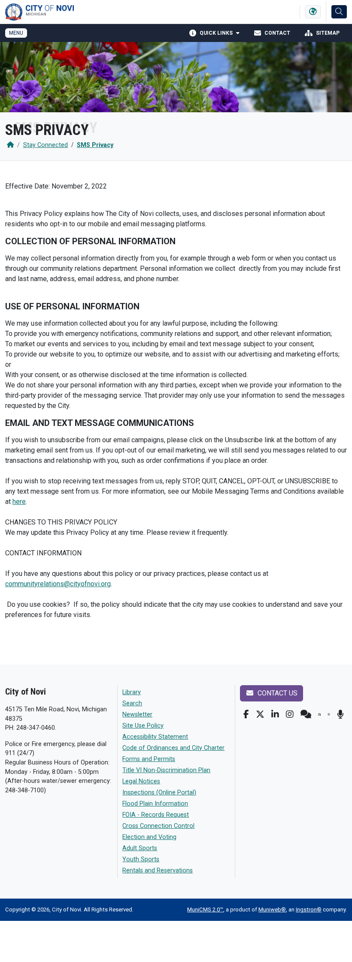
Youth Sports (140, 859)
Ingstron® (309, 909)
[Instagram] (290, 714)
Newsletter (137, 714)
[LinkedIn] (275, 714)
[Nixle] (305, 714)
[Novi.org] (329, 714)
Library (131, 692)
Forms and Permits (148, 759)
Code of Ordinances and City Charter (173, 748)
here (19, 501)
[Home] (10, 145)
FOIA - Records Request (155, 814)
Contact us (276, 693)
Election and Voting (149, 837)
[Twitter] (260, 714)
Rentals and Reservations (157, 870)
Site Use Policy (143, 725)
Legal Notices (141, 781)
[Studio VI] (319, 714)
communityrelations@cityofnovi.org (58, 584)
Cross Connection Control (158, 826)
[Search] (339, 11)
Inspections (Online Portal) (159, 792)
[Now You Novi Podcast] (340, 714)
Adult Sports (139, 848)
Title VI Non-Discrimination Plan (166, 770)
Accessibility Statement (155, 736)
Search (132, 703)
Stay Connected (45, 145)
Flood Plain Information (155, 803)
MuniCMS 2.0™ (205, 909)
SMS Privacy (95, 145)
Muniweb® (272, 909)
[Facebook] (246, 714)
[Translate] (313, 11)
